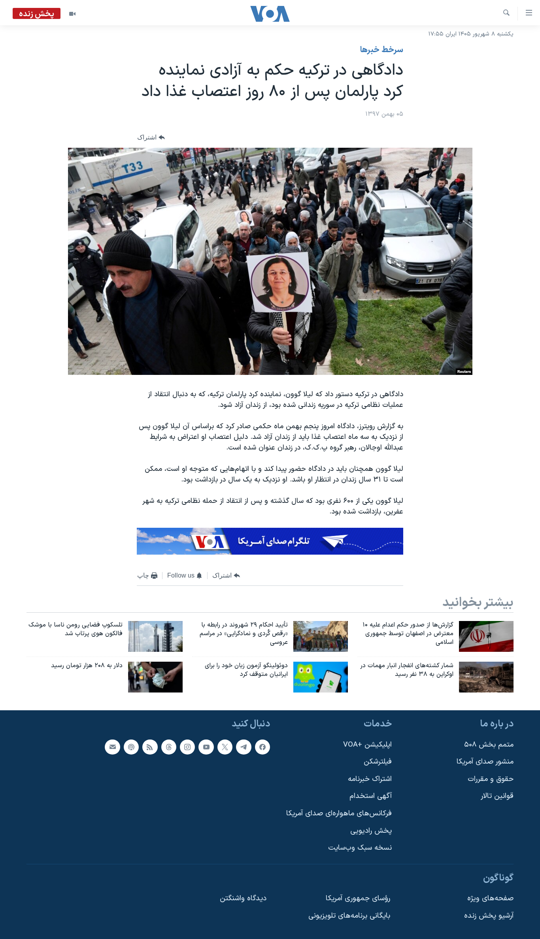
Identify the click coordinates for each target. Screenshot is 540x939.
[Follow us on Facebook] (262, 747)
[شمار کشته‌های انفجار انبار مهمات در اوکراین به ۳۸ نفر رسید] (486, 677)
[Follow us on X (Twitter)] (224, 747)
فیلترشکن (378, 762)
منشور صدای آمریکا (485, 762)
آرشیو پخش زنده (489, 916)
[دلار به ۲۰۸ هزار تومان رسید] (155, 677)
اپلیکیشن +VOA (367, 745)
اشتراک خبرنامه (370, 779)
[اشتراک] (112, 747)
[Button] (151, 137)
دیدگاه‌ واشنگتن (243, 899)
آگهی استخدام (370, 796)
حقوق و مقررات (491, 779)
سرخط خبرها (381, 50)
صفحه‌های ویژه (490, 899)
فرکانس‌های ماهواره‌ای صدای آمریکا (339, 814)
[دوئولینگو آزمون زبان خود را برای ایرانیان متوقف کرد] (320, 677)
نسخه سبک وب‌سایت (360, 848)
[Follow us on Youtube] (205, 747)
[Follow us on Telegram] (243, 747)
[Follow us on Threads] (168, 747)
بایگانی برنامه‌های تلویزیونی (349, 916)
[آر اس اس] (149, 747)
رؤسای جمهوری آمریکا (358, 899)
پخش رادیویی (371, 831)
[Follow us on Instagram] (187, 747)
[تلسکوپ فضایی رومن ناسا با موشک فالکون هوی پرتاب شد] (155, 636)
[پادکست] (131, 747)
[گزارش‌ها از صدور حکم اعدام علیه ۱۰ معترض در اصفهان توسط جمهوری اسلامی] (486, 636)
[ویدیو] (72, 14)
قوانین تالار (497, 796)
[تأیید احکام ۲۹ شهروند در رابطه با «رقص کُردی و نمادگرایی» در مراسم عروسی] (320, 636)
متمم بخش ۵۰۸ (489, 745)
